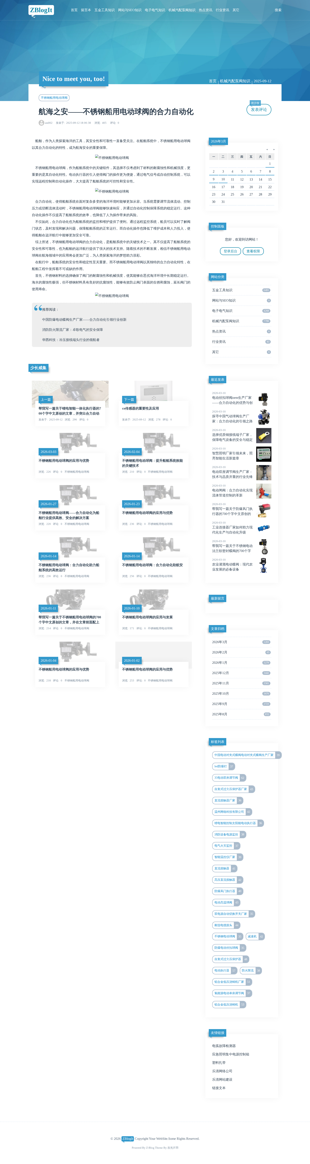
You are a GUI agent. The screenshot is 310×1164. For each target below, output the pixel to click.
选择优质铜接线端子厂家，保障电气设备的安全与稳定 (232, 435)
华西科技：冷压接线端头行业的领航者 (71, 340)
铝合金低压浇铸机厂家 (232, 981)
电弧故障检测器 (224, 1046)
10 (223, 179)
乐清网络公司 (222, 1071)
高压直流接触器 (227, 880)
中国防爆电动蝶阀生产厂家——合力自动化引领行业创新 (84, 319)
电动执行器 (77, 174)
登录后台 (230, 251)
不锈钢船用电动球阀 (54, 97)
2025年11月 (240, 683)
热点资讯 (205, 10)
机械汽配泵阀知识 (181, 10)
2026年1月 (240, 662)
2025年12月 (240, 673)
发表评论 (259, 108)
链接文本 (219, 1088)
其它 (236, 10)
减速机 (255, 936)
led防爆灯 (223, 766)
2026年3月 (218, 141)
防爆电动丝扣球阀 (229, 948)
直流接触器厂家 (227, 800)
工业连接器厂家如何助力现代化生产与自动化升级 (232, 527)
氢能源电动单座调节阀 (232, 993)
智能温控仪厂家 (227, 857)
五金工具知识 (104, 10)
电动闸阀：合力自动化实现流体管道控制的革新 (232, 490)
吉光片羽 (172, 1147)
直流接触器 (225, 868)
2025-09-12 (262, 81)
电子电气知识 (155, 10)
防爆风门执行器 (227, 891)
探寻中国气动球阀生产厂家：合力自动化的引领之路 (232, 416)
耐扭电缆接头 (226, 925)
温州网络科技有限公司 (232, 811)
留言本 (86, 10)
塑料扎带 (219, 1062)
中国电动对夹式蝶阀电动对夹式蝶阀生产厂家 (247, 755)
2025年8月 (240, 714)
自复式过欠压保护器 (230, 959)
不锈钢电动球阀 (227, 936)
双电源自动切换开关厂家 (233, 913)
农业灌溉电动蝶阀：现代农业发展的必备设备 (232, 564)
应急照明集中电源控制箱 (230, 1054)
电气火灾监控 (226, 845)
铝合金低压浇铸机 (229, 1004)
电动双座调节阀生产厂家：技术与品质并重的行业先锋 (232, 472)
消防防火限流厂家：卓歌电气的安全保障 (72, 329)
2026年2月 (240, 652)
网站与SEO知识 (130, 10)
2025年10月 (240, 693)
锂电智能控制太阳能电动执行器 (238, 823)
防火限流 (251, 970)
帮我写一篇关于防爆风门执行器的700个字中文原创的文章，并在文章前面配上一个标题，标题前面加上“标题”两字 (237, 514)
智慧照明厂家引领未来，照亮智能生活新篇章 (232, 453)
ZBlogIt (41, 10)
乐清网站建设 (222, 1079)
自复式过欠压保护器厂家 (233, 789)
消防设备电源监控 (229, 834)
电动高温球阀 (226, 902)
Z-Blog (150, 1147)
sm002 (49, 122)
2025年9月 (240, 704)
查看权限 (253, 251)
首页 (74, 10)
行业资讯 (222, 10)
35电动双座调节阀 (229, 778)
